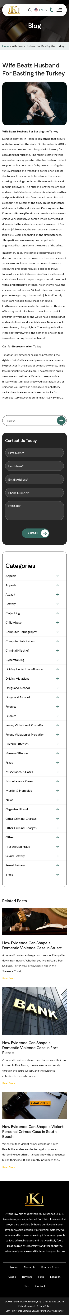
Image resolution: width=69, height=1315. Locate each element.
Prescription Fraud (18, 846)
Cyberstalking (15, 660)
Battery (11, 603)
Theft (9, 874)
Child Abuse (13, 622)
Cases (12, 1276)
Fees (41, 1276)
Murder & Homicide (19, 790)
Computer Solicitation (20, 641)
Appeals (11, 575)
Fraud (9, 762)
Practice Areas (50, 1267)
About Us (29, 1267)
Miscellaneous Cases (19, 772)
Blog (26, 1286)
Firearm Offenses (17, 744)
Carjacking (13, 613)
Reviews (27, 1276)
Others (10, 837)
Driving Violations (17, 678)
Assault (10, 594)
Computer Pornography (21, 631)
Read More (8, 978)
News (9, 800)
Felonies (11, 706)
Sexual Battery (15, 856)
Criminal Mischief (17, 650)
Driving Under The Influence (24, 669)
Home (5, 46)
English (42, 10)
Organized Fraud (17, 809)
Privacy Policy (44, 1306)
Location (55, 1276)
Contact (40, 1286)
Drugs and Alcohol (18, 688)
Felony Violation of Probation (25, 725)
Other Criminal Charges (21, 818)
